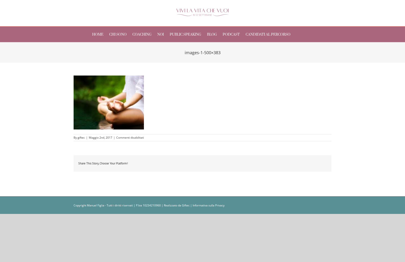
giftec (81, 138)
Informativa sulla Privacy (209, 205)
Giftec (186, 205)
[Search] (306, 34)
